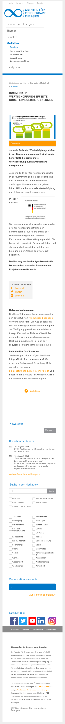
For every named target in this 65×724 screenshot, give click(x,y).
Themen (11, 30)
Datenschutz (38, 629)
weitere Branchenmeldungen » (24, 474)
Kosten (39, 537)
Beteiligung (17, 521)
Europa (39, 529)
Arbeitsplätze (41, 517)
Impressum (51, 629)
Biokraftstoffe (18, 525)
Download (16, 143)
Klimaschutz (17, 537)
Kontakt (19, 3)
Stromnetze (41, 549)
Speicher (39, 545)
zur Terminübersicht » (42, 594)
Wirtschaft (40, 566)
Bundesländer (42, 525)
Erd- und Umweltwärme (18, 530)
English (40, 3)
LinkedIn (19, 295)
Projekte (12, 37)
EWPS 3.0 (40, 533)
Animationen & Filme (20, 61)
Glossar (30, 3)
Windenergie (17, 566)
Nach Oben (35, 391)
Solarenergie (17, 545)
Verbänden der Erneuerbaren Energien (33, 690)
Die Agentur (14, 67)
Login (10, 3)
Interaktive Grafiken (19, 50)
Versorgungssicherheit (45, 554)
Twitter (18, 291)
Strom (15, 549)
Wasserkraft (41, 558)
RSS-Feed (15, 629)
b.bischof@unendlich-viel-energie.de (29, 370)
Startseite (34, 83)
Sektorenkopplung (43, 541)
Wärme (15, 558)
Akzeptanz (16, 517)
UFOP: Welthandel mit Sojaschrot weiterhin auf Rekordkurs (34, 450)
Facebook (19, 288)
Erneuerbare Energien (20, 24)
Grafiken (14, 47)
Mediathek (13, 43)
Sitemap (25, 629)
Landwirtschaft (19, 541)
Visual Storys (16, 57)
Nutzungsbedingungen (41, 317)
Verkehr (15, 553)
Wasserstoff (17, 562)
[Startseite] (27, 13)
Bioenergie (40, 521)
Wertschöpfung (42, 562)
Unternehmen (43, 686)
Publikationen (16, 54)
